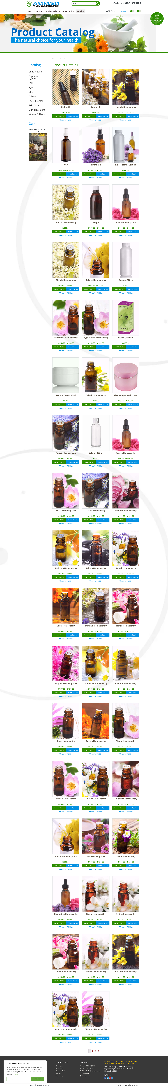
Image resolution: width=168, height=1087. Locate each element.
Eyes (31, 87)
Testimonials (51, 11)
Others (32, 96)
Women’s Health (37, 114)
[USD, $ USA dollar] (140, 11)
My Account (113, 11)
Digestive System (33, 77)
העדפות (12, 1079)
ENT (31, 83)
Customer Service (85, 1076)
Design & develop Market (39, 1085)
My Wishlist (59, 1068)
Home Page (59, 1076)
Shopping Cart (60, 1071)
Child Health (35, 71)
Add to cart (89, 116)
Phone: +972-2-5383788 (87, 1066)
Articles (72, 11)
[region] (25, 1071)
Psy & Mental (36, 100)
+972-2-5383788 (132, 3)
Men (31, 91)
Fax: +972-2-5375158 (86, 1068)
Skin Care (34, 105)
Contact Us (38, 11)
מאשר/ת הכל (37, 1079)
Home (29, 11)
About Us (63, 11)
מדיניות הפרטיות (16, 1074)
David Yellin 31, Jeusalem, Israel (90, 1071)
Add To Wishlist (67, 120)
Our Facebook (84, 1073)
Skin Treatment (37, 109)
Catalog (80, 11)
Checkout (59, 1073)
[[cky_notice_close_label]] (44, 1062)
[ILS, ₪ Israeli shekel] (138, 11)
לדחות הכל (24, 1079)
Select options (59, 116)
